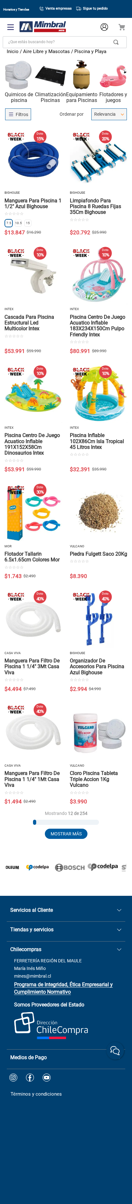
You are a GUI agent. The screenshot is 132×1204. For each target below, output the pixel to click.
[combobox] (65, 42)
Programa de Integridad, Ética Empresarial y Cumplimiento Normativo (63, 988)
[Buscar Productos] (117, 42)
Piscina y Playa (90, 51)
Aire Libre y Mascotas (46, 51)
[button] (8, 223)
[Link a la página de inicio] (13, 52)
